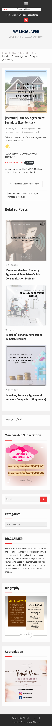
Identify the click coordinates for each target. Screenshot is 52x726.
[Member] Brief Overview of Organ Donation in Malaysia (22, 195)
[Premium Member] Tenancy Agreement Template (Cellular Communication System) (24, 274)
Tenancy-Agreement (14, 162)
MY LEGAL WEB (26, 31)
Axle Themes (34, 722)
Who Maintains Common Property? (25, 183)
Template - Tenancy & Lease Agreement (22, 132)
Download (29, 163)
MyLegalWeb (29, 128)
